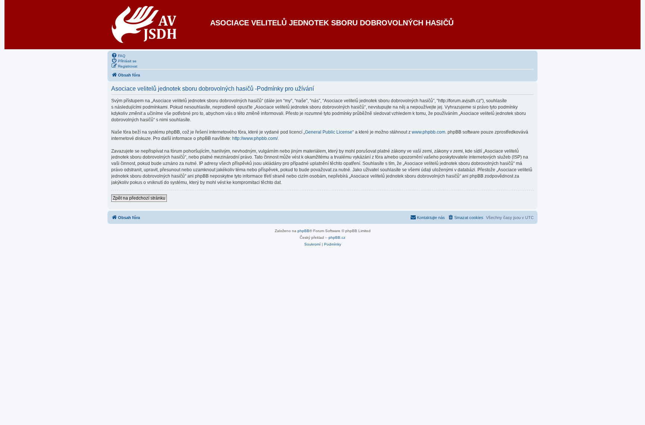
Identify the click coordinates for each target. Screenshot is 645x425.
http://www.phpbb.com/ (255, 138)
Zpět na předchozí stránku (139, 198)
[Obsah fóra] (144, 24)
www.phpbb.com (428, 132)
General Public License (328, 132)
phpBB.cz (336, 237)
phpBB (303, 231)
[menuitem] (118, 55)
